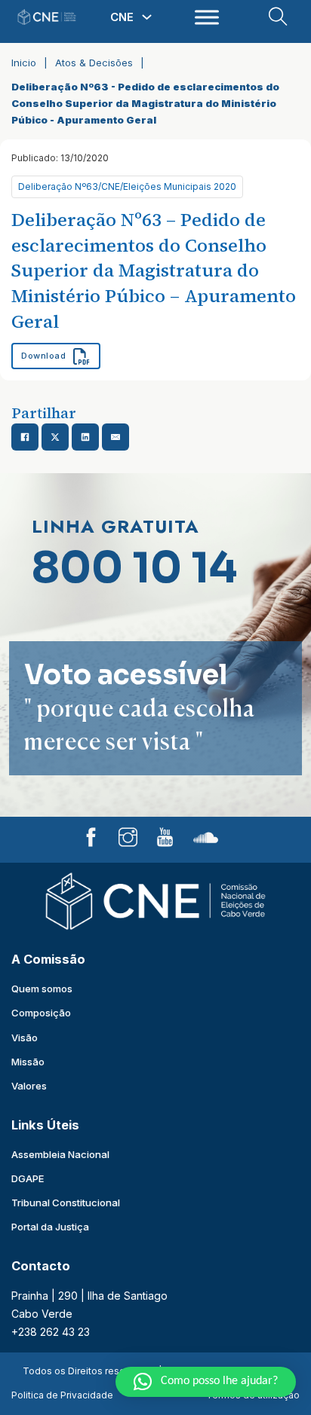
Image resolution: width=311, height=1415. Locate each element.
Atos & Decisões (94, 63)
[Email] (115, 437)
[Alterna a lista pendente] (146, 17)
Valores (29, 1086)
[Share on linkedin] (85, 437)
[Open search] (278, 17)
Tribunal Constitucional (65, 1202)
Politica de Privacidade (62, 1395)
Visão (24, 1037)
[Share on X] (55, 437)
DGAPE (27, 1178)
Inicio (23, 63)
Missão (28, 1062)
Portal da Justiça (50, 1227)
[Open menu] (206, 17)
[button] (205, 1382)
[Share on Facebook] (24, 437)
